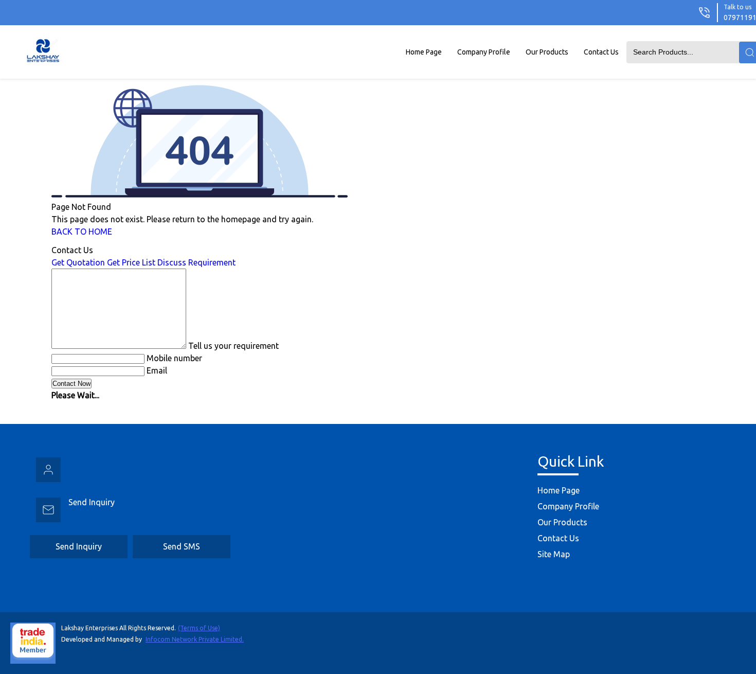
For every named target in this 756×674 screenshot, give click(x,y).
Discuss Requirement (196, 262)
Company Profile (483, 52)
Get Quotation (78, 262)
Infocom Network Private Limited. (195, 639)
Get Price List (131, 262)
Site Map (553, 554)
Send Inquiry (91, 502)
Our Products (547, 52)
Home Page (424, 52)
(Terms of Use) (199, 628)
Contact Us (601, 52)
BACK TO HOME (81, 231)
